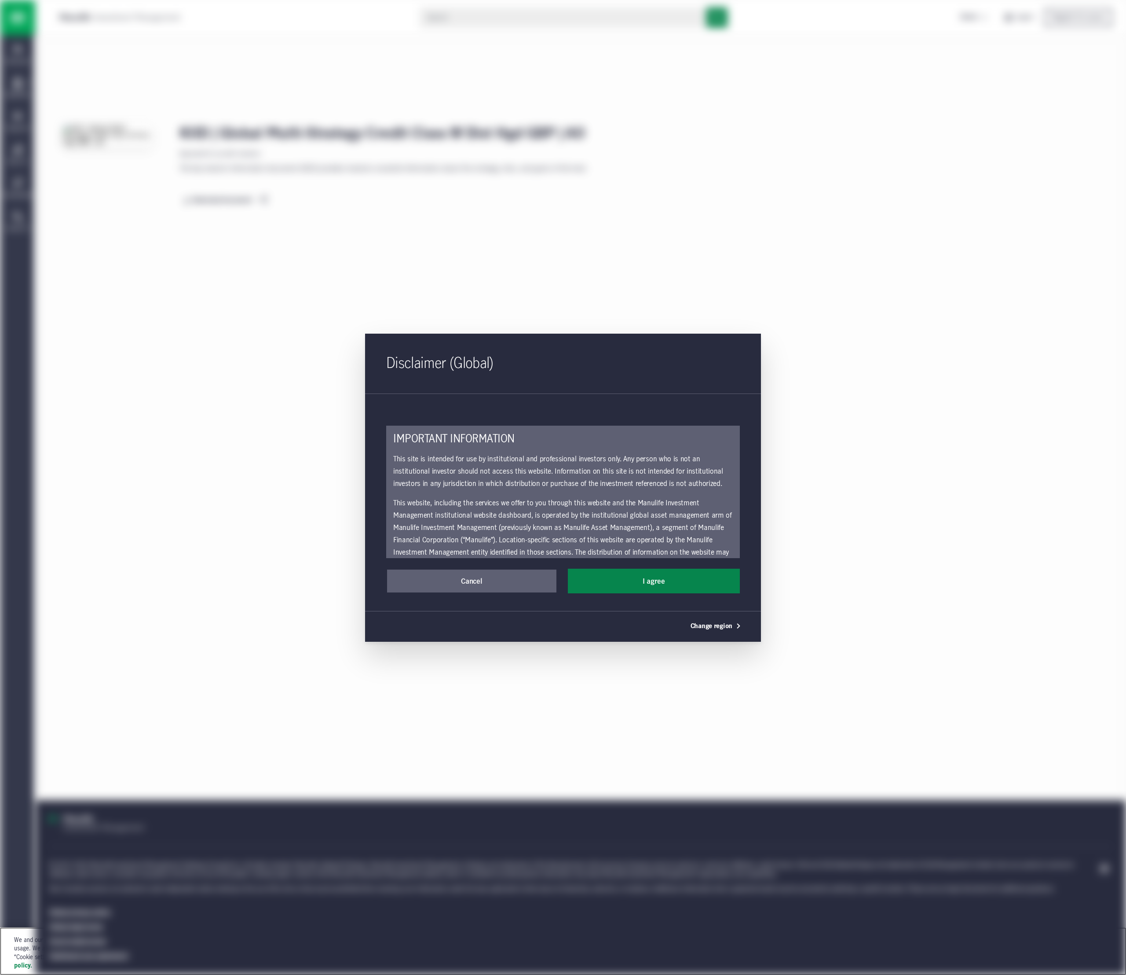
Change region (711, 626)
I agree (654, 581)
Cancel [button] (471, 581)
